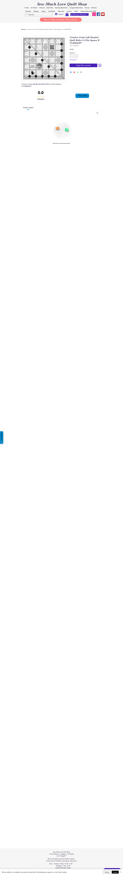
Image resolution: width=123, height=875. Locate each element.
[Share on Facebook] (71, 72)
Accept (115, 872)
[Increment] (76, 56)
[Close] (121, 872)
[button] (67, 14)
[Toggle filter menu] (97, 113)
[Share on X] (81, 72)
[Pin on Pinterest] (74, 72)
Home (23, 29)
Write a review (82, 96)
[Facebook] (98, 14)
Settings (107, 872)
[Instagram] (94, 14)
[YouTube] (103, 14)
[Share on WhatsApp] (78, 72)
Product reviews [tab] (28, 108)
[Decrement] (71, 56)
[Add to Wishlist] (100, 65)
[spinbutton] (73, 56)
